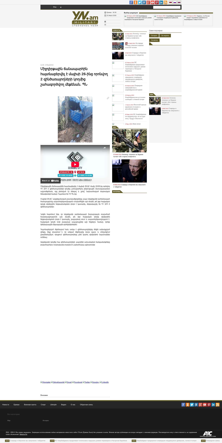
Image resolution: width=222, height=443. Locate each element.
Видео (63, 405)
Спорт (43, 405)
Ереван (16, 405)
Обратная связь (86, 405)
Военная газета (30, 405)
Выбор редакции (131, 13)
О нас (73, 405)
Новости (116, 30)
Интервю (116, 191)
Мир (54, 7)
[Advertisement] (75, 46)
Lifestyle (53, 405)
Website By (23, 434)
